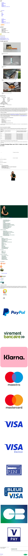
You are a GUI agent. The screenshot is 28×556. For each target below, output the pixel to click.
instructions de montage (5, 203)
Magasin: (1, 547)
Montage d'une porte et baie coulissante (7, 231)
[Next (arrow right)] (1, 555)
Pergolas (3, 245)
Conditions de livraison (4, 257)
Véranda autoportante (4, 241)
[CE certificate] (4, 299)
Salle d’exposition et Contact (5, 255)
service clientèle (3, 195)
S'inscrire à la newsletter (4, 273)
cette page (10, 217)
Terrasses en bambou (4, 244)
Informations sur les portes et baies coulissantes (8, 224)
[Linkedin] (14, 549)
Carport (3, 242)
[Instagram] (15, 549)
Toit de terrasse (3, 246)
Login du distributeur (5, 228)
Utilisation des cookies (4, 258)
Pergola (3, 4)
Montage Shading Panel (6, 234)
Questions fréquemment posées (6, 220)
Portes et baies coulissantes (5, 238)
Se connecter (2, 10)
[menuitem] (2, 12)
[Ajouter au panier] (0, 17)
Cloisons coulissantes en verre (5, 247)
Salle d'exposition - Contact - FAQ (6, 6)
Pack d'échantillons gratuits (5, 248)
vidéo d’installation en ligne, (23, 115)
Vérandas (3, 2)
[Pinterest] (16, 549)
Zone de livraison (4, 256)
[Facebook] (11, 549)
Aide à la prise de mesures (6, 235)
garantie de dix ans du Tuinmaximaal (15, 114)
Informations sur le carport (6, 227)
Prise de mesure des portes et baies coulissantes (8, 232)
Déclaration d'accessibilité (5, 259)
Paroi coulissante (4, 3)
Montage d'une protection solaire (7, 233)
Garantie (4, 222)
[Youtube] (12, 549)
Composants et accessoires (5, 240)
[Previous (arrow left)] (0, 555)
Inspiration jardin (4, 252)
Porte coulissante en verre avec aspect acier (7, 239)
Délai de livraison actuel (6, 221)
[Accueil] (2, 9)
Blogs (2, 251)
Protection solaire (4, 5)
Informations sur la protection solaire (7, 226)
